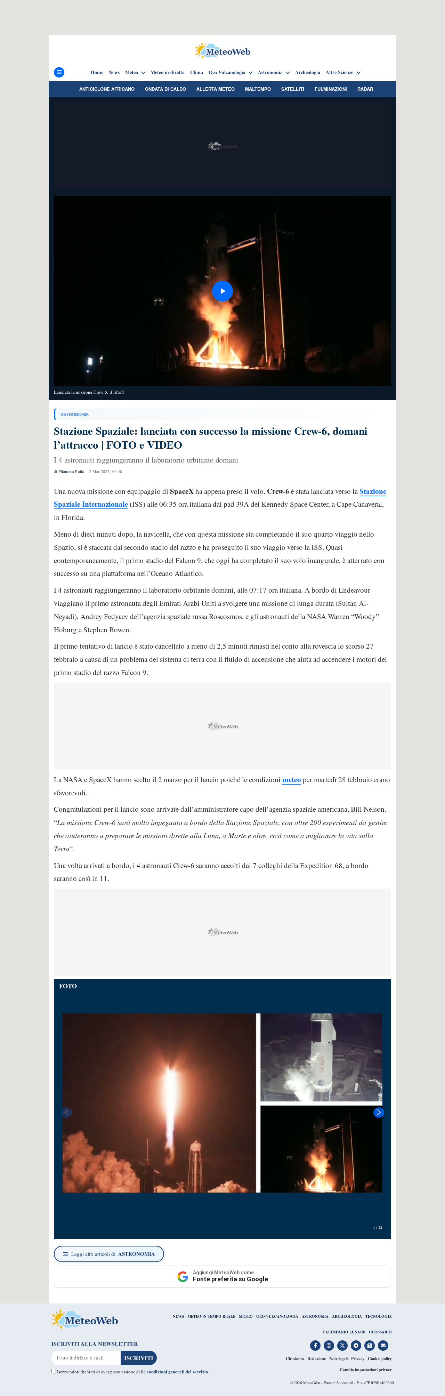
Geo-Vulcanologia (227, 72)
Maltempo (258, 89)
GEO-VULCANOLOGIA (277, 1316)
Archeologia (307, 72)
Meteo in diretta (168, 72)
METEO (246, 1316)
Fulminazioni (331, 89)
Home (97, 72)
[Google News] (369, 1345)
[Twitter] (342, 1345)
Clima (196, 72)
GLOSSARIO (380, 1332)
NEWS (178, 1316)
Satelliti (292, 89)
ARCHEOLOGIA (347, 1316)
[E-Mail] (383, 1345)
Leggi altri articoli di (113, 1254)
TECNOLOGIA (378, 1316)
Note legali (338, 1359)
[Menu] (59, 72)
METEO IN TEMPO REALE (211, 1316)
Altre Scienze (339, 72)
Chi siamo (295, 1359)
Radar (365, 89)
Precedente (66, 1112)
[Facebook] (315, 1345)
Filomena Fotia (71, 471)
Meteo (131, 72)
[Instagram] (329, 1345)
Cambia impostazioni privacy (366, 1370)
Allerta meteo (215, 89)
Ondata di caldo (165, 89)
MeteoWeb (311, 1382)
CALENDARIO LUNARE (344, 1332)
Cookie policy (380, 1359)
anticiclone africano (107, 89)
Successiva (379, 1112)
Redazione (316, 1359)
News (114, 72)
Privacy (357, 1359)
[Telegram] (356, 1345)
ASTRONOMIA (75, 414)
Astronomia (270, 72)
